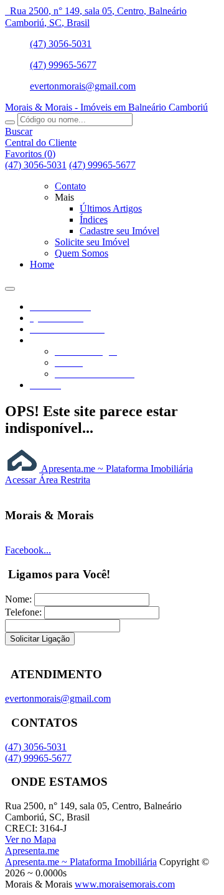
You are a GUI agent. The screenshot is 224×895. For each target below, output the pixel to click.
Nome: (18, 599)
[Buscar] (10, 122)
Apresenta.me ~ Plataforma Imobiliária (116, 468)
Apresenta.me (32, 850)
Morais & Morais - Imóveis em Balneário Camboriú (106, 107)
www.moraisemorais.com (125, 884)
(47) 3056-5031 (60, 44)
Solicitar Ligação (40, 638)
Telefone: (23, 612)
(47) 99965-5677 (63, 65)
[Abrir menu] (10, 285)
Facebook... (28, 550)
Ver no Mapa (30, 839)
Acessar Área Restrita (47, 480)
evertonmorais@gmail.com (83, 86)
